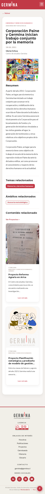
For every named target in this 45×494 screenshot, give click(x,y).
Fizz (34, 490)
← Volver (6, 13)
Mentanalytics (25, 490)
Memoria (22, 454)
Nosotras (22, 440)
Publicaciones (22, 443)
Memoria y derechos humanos (20, 186)
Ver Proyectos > (13, 219)
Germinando (22, 450)
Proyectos (22, 447)
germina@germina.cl (22, 468)
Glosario (22, 457)
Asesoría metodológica (17, 202)
